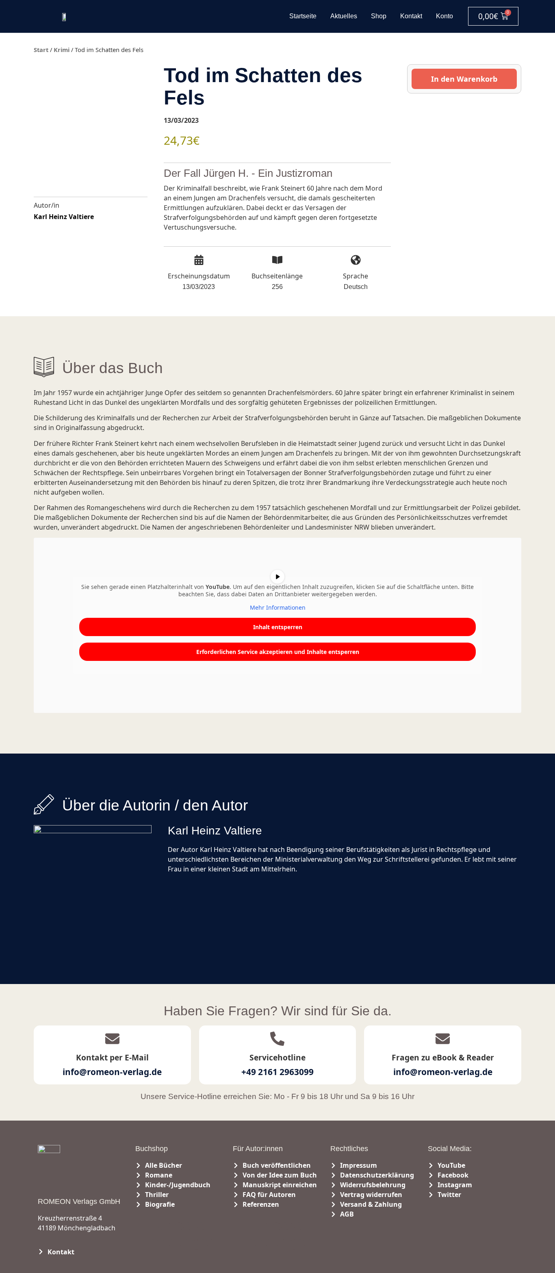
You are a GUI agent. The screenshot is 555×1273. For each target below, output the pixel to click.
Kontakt (411, 16)
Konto (444, 16)
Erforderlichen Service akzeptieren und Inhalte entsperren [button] (277, 652)
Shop (378, 16)
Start (41, 50)
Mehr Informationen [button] (278, 607)
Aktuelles (343, 16)
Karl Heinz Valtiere (64, 216)
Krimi (61, 50)
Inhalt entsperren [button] (277, 627)
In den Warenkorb (464, 79)
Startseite (303, 16)
